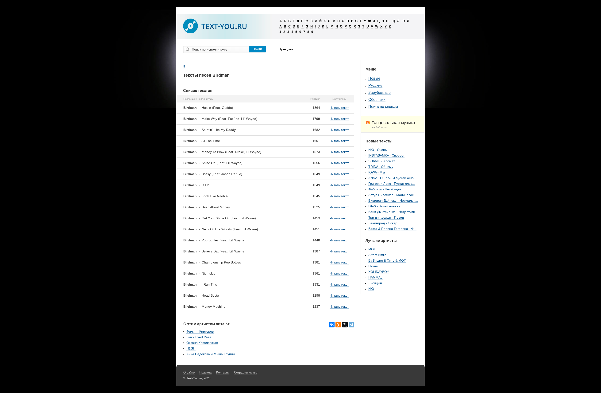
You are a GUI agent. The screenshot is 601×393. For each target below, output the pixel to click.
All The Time (210, 141)
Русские (375, 85)
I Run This (209, 284)
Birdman (190, 108)
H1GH (191, 348)
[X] (345, 324)
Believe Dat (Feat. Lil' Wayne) (224, 251)
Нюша (373, 266)
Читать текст (339, 108)
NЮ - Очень (377, 150)
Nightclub (209, 273)
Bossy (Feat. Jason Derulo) (222, 174)
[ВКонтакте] (332, 324)
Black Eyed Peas (198, 337)
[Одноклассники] (338, 324)
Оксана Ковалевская (202, 343)
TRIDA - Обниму (380, 167)
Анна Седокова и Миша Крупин (210, 354)
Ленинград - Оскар (382, 223)
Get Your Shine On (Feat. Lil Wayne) (229, 218)
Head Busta (210, 295)
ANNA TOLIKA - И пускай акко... (392, 178)
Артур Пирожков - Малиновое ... (393, 195)
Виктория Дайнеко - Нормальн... (393, 200)
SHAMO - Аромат (381, 161)
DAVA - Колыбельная (384, 206)
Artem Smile (377, 255)
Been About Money (216, 207)
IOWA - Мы (376, 172)
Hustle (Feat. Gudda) (217, 108)
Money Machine (213, 306)
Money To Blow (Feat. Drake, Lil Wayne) (231, 152)
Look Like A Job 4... (216, 196)
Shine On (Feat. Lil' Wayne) (222, 163)
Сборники (376, 100)
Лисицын (375, 283)
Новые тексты (379, 141)
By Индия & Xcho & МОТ (387, 260)
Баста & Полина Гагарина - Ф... (392, 229)
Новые (374, 78)
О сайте (189, 372)
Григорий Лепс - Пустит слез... (391, 183)
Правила (205, 372)
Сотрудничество (245, 372)
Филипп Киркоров (200, 331)
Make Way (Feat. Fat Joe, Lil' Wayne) (229, 119)
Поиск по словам (383, 107)
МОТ (372, 249)
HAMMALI (375, 277)
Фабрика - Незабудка (384, 189)
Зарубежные (379, 92)
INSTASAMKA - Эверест (386, 155)
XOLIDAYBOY (378, 272)
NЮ (371, 289)
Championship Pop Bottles (221, 262)
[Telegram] (351, 324)
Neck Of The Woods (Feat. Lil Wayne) (230, 229)
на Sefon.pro (380, 127)
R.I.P (205, 185)
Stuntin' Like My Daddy (219, 130)
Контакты (222, 372)
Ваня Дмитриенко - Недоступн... (393, 212)
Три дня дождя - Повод (386, 217)
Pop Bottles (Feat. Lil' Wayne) (224, 240)
